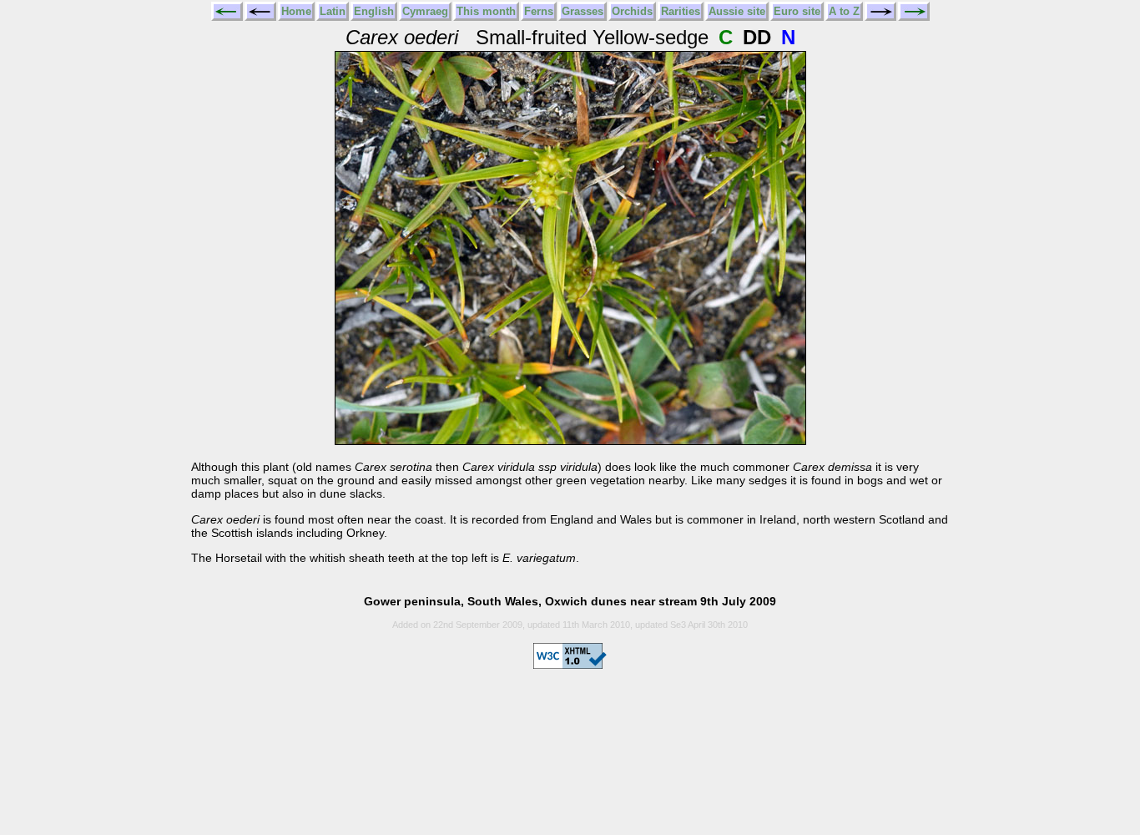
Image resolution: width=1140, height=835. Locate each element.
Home (296, 11)
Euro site (797, 11)
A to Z (844, 11)
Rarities (680, 11)
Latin (333, 11)
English (374, 11)
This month (486, 11)
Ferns (538, 11)
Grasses (582, 11)
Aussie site (737, 11)
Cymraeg (425, 11)
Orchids (632, 11)
